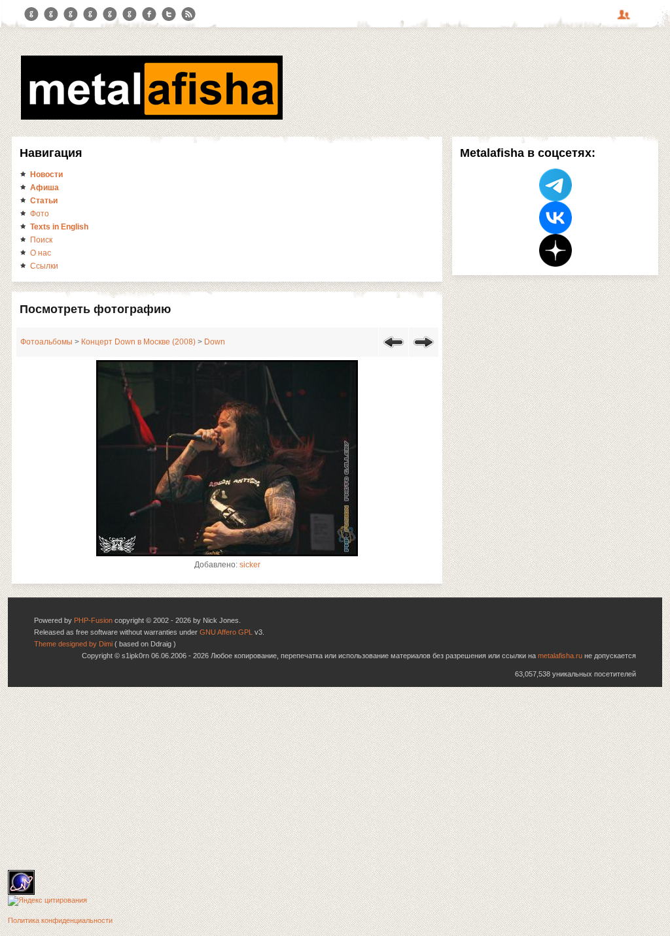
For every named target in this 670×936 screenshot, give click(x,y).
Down (214, 342)
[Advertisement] (335, 778)
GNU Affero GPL (226, 632)
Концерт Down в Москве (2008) (138, 342)
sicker (249, 565)
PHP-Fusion (93, 620)
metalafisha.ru (560, 656)
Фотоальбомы (46, 342)
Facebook (149, 14)
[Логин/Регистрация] (625, 18)
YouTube (90, 14)
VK (70, 14)
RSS (188, 14)
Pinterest (110, 14)
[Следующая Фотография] (423, 350)
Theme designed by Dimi (73, 644)
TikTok (129, 14)
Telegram (31, 14)
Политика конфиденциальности (60, 920)
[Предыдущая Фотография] (393, 350)
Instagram (51, 14)
